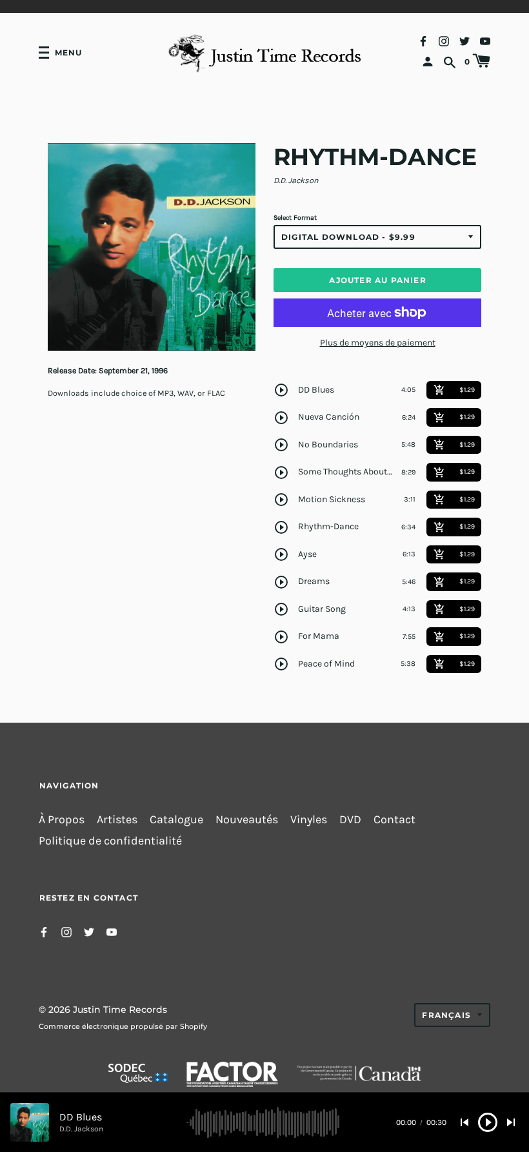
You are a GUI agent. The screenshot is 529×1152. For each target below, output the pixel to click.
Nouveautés (246, 819)
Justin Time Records (120, 1009)
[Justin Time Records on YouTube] (485, 40)
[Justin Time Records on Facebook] (423, 40)
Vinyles (308, 819)
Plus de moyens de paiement (377, 342)
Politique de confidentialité (110, 841)
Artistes (117, 819)
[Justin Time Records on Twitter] (464, 40)
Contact (394, 819)
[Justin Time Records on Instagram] (444, 40)
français (446, 1015)
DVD (350, 819)
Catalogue (176, 819)
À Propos (62, 819)
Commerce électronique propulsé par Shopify (123, 1026)
